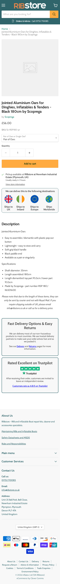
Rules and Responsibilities (14, 443)
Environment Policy (30, 571)
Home (5, 29)
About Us (11, 561)
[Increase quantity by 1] (29, 153)
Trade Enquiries (43, 568)
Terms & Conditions (25, 568)
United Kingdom (28, 527)
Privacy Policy (48, 564)
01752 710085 (9, 480)
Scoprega (9, 116)
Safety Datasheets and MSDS (16, 437)
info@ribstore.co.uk (11, 489)
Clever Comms (37, 578)
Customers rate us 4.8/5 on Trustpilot (30, 385)
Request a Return (9, 564)
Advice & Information (30, 564)
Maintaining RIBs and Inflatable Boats (19, 431)
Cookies (9, 568)
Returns (32, 346)
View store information (15, 184)
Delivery (20, 346)
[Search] (54, 14)
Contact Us (23, 561)
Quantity (6, 146)
